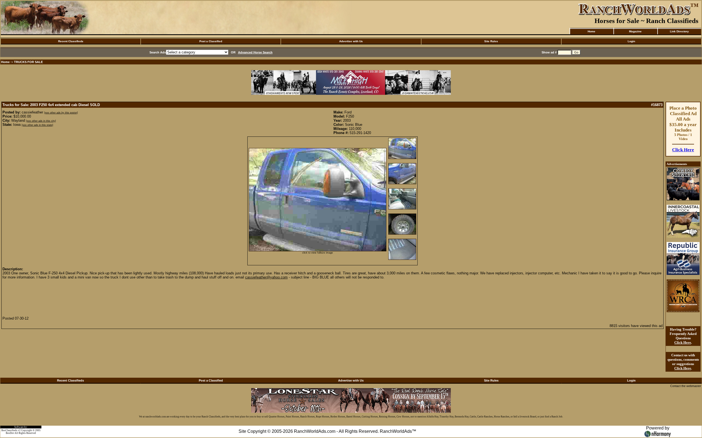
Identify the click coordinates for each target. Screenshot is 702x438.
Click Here (683, 149)
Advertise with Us (351, 41)
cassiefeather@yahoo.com (266, 277)
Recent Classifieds (70, 41)
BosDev (10, 433)
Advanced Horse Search (255, 52)
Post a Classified (210, 41)
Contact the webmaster (685, 386)
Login (631, 41)
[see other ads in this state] (37, 125)
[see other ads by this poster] (61, 112)
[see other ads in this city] (41, 121)
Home (591, 31)
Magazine (635, 31)
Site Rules (491, 41)
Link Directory (679, 31)
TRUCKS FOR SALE (28, 62)
